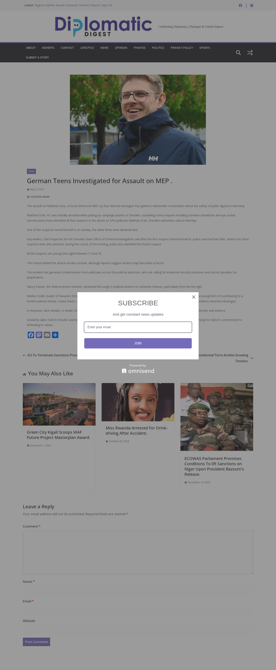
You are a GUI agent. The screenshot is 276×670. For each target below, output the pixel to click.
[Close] (194, 297)
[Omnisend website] (138, 368)
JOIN (138, 343)
